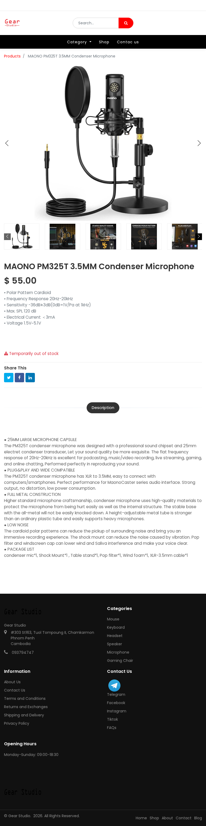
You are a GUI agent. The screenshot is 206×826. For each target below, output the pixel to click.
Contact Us (14, 690)
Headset (115, 635)
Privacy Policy (16, 723)
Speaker (114, 644)
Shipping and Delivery (24, 715)
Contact (184, 818)
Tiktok (112, 719)
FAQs (111, 727)
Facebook (116, 702)
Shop (154, 818)
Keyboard (116, 627)
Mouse (113, 619)
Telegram (116, 694)
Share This (15, 368)
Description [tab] (103, 407)
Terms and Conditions (25, 698)
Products (12, 56)
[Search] (126, 23)
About (167, 818)
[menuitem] (104, 42)
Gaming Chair (120, 660)
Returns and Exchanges (26, 706)
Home (141, 818)
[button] (7, 143)
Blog (198, 818)
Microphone (118, 652)
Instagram (116, 711)
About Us (12, 682)
